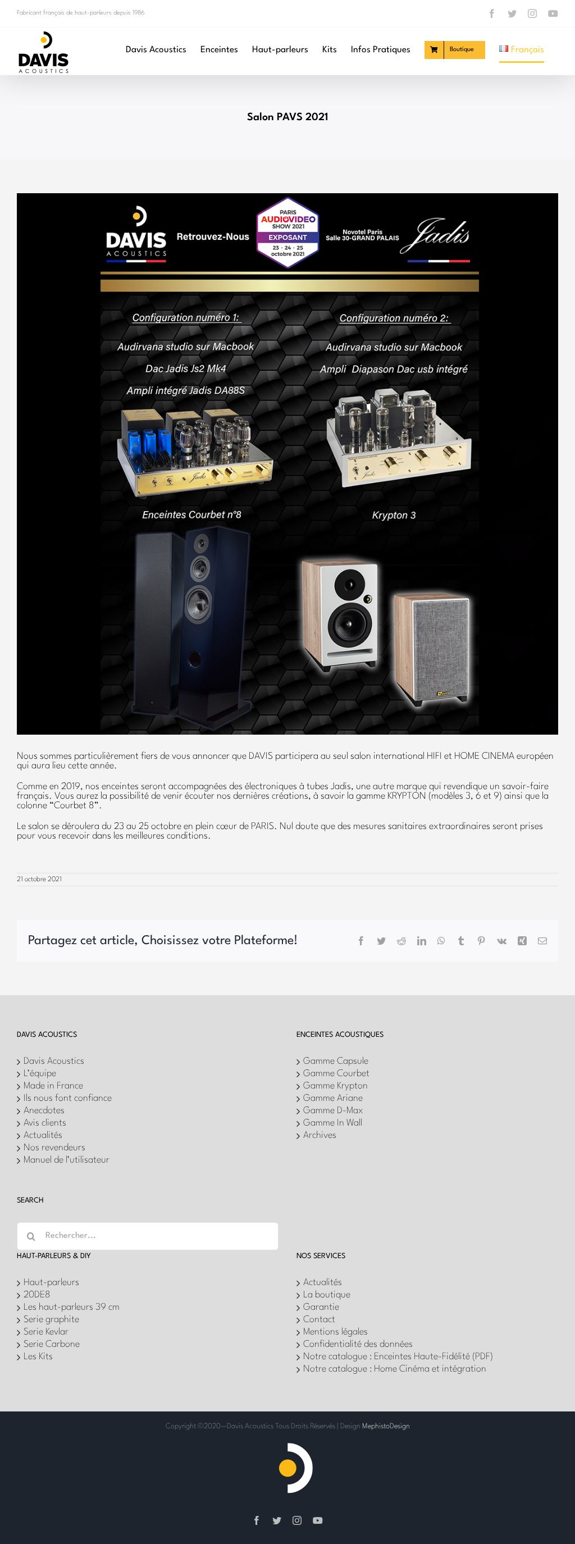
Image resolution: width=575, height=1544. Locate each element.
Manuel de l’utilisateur (66, 1160)
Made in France (53, 1086)
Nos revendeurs (54, 1148)
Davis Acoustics (54, 1061)
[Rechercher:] (148, 1236)
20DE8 (37, 1295)
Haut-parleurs (51, 1282)
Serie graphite (51, 1319)
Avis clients (45, 1123)
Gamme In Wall (332, 1123)
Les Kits (38, 1356)
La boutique (326, 1295)
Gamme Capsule (335, 1061)
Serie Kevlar (46, 1332)
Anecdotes (44, 1110)
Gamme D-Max (333, 1110)
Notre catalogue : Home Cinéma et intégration (394, 1369)
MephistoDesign (386, 1426)
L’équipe (40, 1073)
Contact (319, 1319)
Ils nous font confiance (68, 1098)
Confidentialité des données (358, 1344)
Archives (319, 1135)
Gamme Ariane (333, 1098)
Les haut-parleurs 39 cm (72, 1307)
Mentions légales (335, 1332)
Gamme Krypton (335, 1086)
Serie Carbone (52, 1344)
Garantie (321, 1307)
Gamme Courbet (336, 1073)
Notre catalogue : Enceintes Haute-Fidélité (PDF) (398, 1356)
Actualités (43, 1135)
